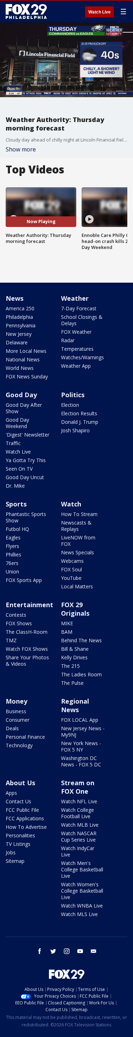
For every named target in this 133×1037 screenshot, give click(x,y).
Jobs (11, 852)
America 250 (20, 308)
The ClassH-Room (27, 631)
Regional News (75, 705)
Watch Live (99, 12)
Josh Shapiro (75, 430)
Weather (75, 298)
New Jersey (19, 334)
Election (70, 404)
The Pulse (72, 683)
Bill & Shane (75, 648)
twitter (53, 951)
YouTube (71, 578)
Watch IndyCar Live (77, 851)
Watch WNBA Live (82, 905)
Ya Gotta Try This (26, 460)
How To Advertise (26, 827)
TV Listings (18, 844)
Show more (21, 149)
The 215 (70, 665)
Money (16, 701)
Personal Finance (25, 736)
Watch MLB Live (80, 824)
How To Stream (79, 514)
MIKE (67, 623)
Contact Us (18, 801)
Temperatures (77, 348)
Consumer (17, 719)
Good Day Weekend (17, 422)
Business (16, 711)
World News (20, 368)
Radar (67, 340)
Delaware (17, 342)
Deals (12, 728)
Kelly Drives (74, 657)
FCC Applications (25, 818)
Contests (16, 614)
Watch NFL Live (79, 801)
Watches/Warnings (82, 357)
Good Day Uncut (25, 477)
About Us (20, 782)
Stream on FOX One (77, 786)
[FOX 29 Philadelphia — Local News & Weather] (26, 11)
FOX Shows (19, 623)
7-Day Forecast (78, 308)
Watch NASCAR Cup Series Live (78, 836)
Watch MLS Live (79, 914)
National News (23, 359)
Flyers (12, 546)
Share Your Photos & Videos (27, 660)
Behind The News (81, 640)
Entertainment (29, 604)
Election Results (79, 413)
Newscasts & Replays (76, 525)
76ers (12, 563)
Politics (72, 394)
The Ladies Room (81, 674)
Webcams (72, 561)
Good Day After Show (24, 408)
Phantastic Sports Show (26, 517)
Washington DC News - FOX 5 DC (81, 761)
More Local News (26, 351)
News (14, 298)
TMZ (11, 640)
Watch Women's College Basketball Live (82, 890)
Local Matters (77, 586)
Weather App (76, 365)
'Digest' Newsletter (27, 434)
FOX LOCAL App (79, 719)
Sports (16, 504)
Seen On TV (19, 468)
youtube (80, 951)
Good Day (21, 394)
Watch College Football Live (77, 813)
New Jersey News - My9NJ (83, 731)
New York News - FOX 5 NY (81, 746)
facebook (39, 951)
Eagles (13, 537)
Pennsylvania (20, 325)
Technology (19, 745)
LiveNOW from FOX (78, 540)
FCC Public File (22, 809)
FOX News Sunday (27, 376)
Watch (71, 504)
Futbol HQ (17, 529)
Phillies (13, 554)
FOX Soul (71, 569)
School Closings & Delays (81, 320)
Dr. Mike (15, 485)
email (93, 951)
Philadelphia (19, 317)
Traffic (13, 443)
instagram (66, 951)
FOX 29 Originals (75, 608)
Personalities (20, 835)
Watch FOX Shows (27, 648)
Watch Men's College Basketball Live (82, 869)
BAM (66, 631)
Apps (11, 792)
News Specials (77, 552)
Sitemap (15, 861)
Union (12, 571)
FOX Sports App (24, 580)
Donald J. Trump (79, 421)
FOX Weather (76, 331)
